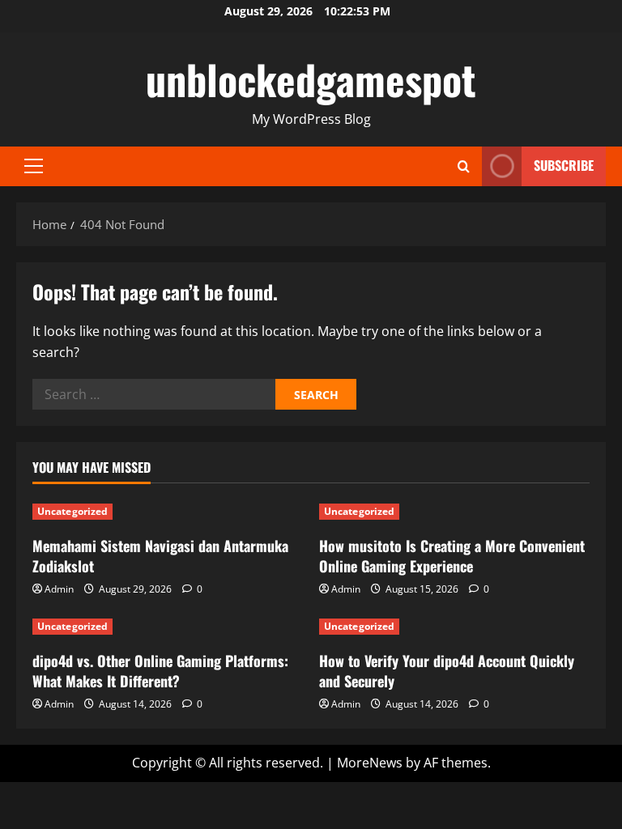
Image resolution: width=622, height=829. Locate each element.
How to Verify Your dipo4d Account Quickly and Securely (446, 670)
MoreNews (370, 763)
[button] (33, 166)
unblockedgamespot (311, 78)
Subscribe (564, 165)
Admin (59, 589)
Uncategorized (72, 511)
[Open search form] (464, 166)
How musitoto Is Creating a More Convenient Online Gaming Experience (452, 555)
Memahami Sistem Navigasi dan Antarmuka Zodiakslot (160, 555)
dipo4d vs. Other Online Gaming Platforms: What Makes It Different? (160, 670)
